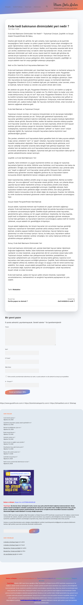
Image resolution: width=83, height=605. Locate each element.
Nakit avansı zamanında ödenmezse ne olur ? (16, 461)
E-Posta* (7, 358)
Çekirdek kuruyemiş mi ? (10, 457)
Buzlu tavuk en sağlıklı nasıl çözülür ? (14, 442)
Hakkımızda (37, 7)
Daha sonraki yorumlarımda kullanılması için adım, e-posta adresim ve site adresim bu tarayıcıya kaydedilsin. (38, 376)
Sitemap (73, 403)
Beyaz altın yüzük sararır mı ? (12, 452)
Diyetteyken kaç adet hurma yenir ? (14, 447)
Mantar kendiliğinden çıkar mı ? (12, 427)
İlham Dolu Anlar (65, 5)
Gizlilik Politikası (17, 7)
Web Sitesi (8, 367)
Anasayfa (8, 7)
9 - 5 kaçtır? (9, 381)
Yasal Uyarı (28, 7)
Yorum (7, 327)
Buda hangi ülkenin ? (9, 432)
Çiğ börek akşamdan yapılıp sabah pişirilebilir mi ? (17, 422)
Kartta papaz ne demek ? (18, 301)
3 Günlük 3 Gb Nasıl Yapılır (11, 542)
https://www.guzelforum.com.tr (12, 403)
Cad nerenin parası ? (9, 418)
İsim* (6, 349)
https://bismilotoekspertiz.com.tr (37, 403)
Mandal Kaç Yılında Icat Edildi (12, 548)
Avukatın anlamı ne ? (9, 437)
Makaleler (16, 289)
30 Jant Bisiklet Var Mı (10, 554)
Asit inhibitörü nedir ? (66, 301)
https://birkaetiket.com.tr (59, 403)
